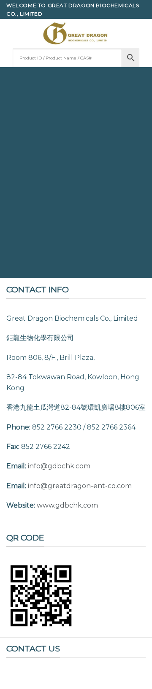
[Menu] (11, 33)
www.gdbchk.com (67, 505)
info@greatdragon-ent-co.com (80, 486)
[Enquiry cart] (141, 33)
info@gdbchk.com (59, 466)
